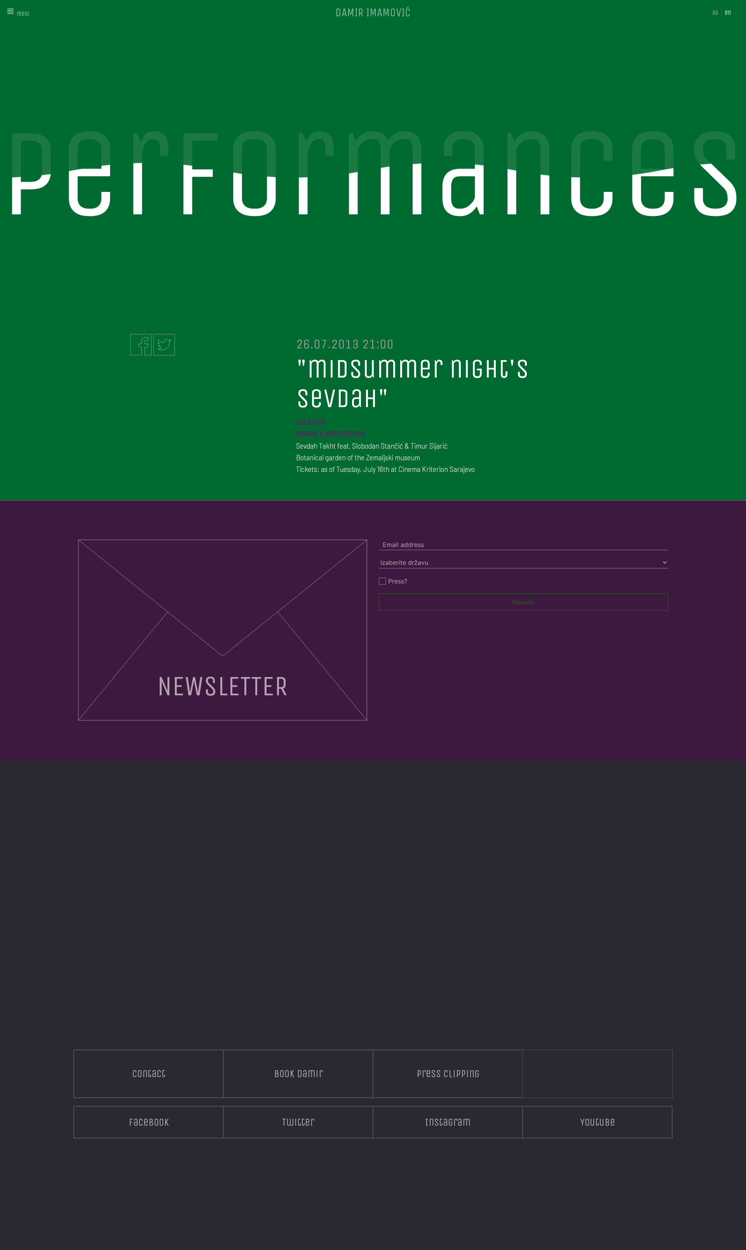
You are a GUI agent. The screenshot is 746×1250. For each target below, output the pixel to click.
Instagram (448, 1122)
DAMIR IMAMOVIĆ (373, 12)
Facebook (149, 1122)
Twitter (298, 1122)
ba (715, 12)
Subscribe (523, 602)
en (728, 12)
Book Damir (298, 1073)
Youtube (597, 1122)
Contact (149, 1073)
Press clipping (448, 1073)
